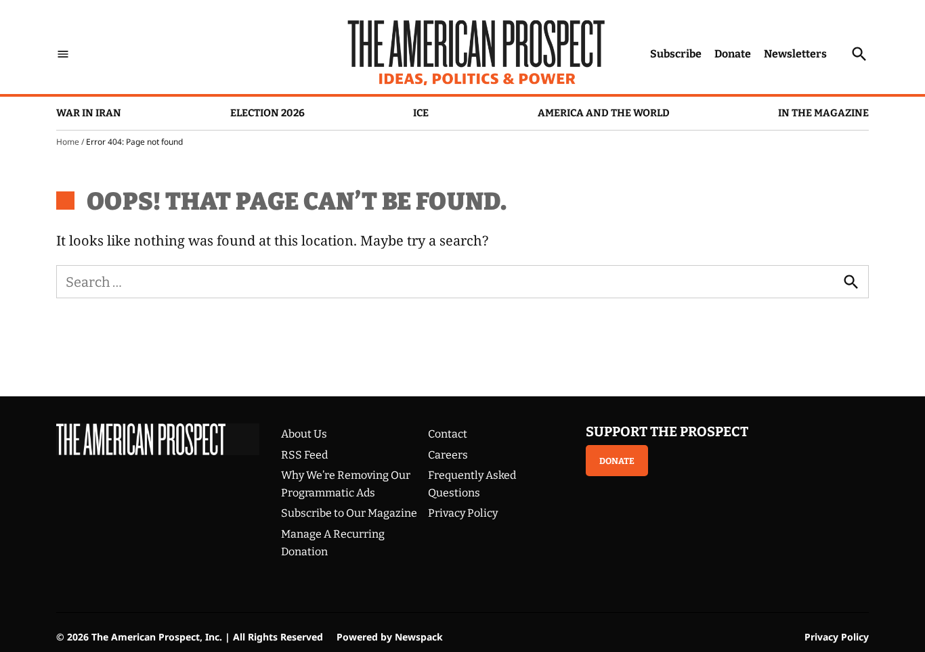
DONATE (616, 461)
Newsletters (795, 53)
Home (67, 141)
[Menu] (63, 53)
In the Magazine (823, 113)
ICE (421, 113)
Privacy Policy (463, 513)
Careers (448, 454)
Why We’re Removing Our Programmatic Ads (345, 484)
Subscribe (676, 53)
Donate (732, 53)
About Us (304, 433)
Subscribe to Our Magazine (349, 513)
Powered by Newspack (390, 636)
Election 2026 (267, 113)
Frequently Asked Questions (472, 484)
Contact (447, 433)
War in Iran (88, 113)
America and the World (604, 113)
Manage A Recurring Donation (333, 543)
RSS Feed (304, 454)
